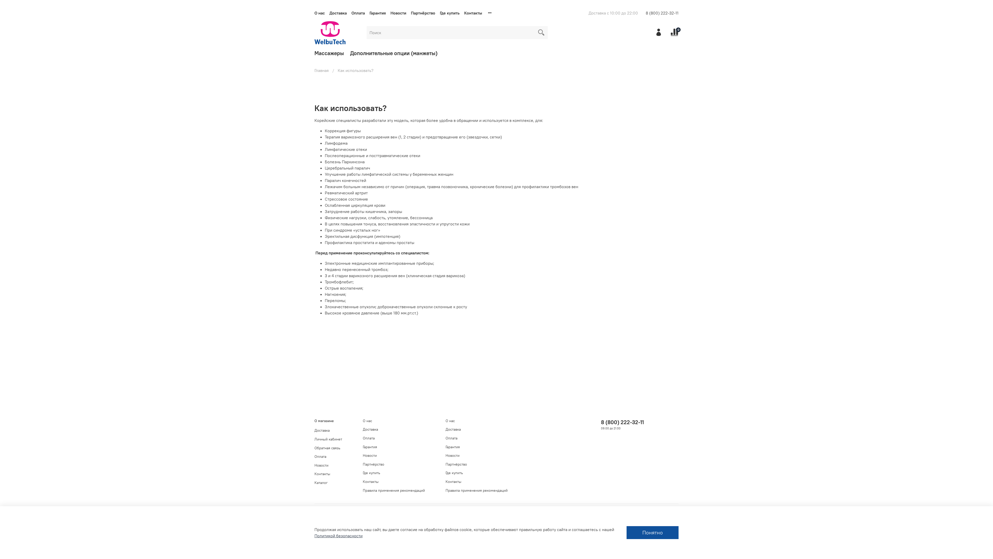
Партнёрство (423, 13)
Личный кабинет (328, 439)
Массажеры (329, 53)
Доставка (338, 13)
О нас (319, 13)
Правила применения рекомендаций (394, 490)
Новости (398, 13)
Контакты (473, 13)
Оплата (358, 13)
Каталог (321, 482)
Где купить (450, 13)
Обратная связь (327, 448)
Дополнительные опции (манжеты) (394, 53)
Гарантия (378, 13)
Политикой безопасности (338, 535)
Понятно (652, 532)
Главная (321, 70)
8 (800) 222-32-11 (662, 13)
